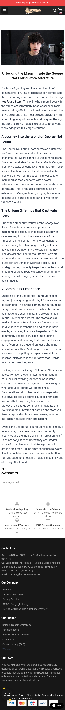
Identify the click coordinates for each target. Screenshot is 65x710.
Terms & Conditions (12, 594)
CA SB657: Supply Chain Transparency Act (25, 609)
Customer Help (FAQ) (13, 644)
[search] (55, 10)
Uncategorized (9, 482)
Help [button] (59, 705)
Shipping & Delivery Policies (16, 625)
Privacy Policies (10, 599)
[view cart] (60, 10)
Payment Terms (10, 629)
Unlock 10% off (7, 695)
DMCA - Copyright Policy (15, 604)
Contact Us (8, 639)
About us (7, 589)
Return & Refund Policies (15, 634)
